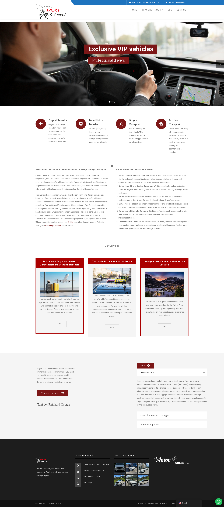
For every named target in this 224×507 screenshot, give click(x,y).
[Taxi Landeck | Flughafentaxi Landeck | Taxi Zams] (51, 11)
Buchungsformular (53, 225)
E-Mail (70, 222)
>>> (60, 324)
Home (140, 503)
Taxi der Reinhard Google (53, 404)
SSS (174, 503)
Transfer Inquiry (157, 503)
